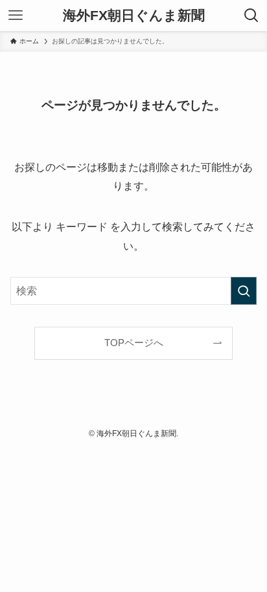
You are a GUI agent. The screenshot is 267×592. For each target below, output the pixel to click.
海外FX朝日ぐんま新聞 (134, 16)
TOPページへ (133, 343)
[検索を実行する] (244, 291)
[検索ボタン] (251, 15)
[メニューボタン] (15, 15)
